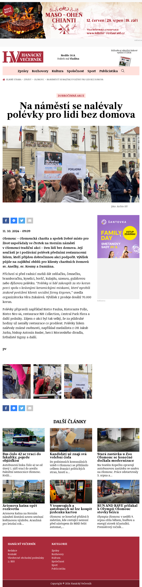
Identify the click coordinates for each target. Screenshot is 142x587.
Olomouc (40, 79)
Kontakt (12, 554)
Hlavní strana (14, 79)
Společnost (75, 71)
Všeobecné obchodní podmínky (26, 557)
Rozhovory (40, 71)
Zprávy (23, 71)
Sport (91, 71)
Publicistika (108, 71)
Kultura (57, 71)
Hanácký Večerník (23, 57)
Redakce (12, 550)
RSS (13, 561)
